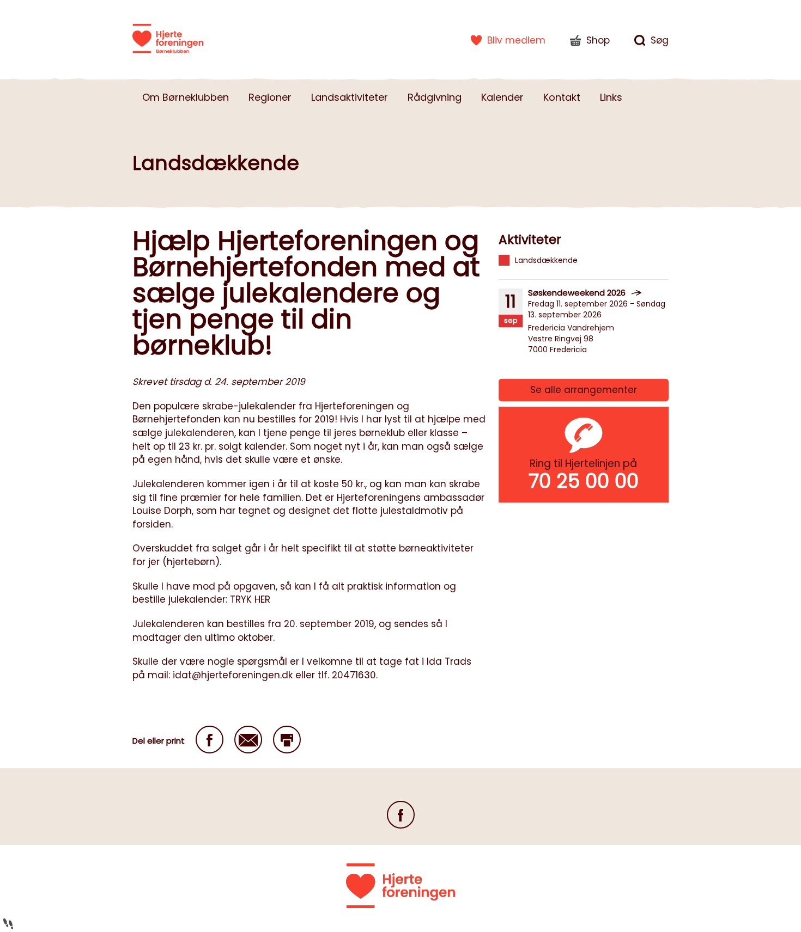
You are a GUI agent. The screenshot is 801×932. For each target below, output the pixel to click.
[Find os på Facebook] (401, 815)
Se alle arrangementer (583, 389)
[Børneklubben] (167, 38)
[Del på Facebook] (209, 739)
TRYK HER (250, 599)
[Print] (287, 739)
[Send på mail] (248, 739)
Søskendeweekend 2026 (577, 292)
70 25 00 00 (584, 481)
